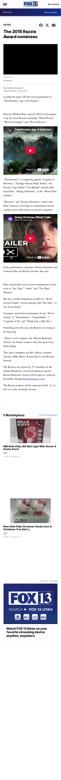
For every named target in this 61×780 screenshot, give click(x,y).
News (7, 24)
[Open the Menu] (4, 4)
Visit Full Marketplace (48, 415)
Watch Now (53, 4)
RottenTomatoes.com (33, 378)
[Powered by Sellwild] (53, 581)
